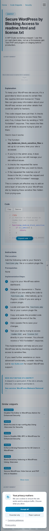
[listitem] (24, 412)
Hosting (26, 528)
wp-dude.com (17, 364)
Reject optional (34, 515)
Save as (18, 209)
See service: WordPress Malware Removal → (24, 389)
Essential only (15, 515)
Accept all (24, 509)
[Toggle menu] (44, 5)
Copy (9, 209)
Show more (24, 480)
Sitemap (33, 528)
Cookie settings (8, 528)
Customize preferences (16, 520)
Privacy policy (18, 528)
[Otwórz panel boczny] (47, 265)
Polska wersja (41, 528)
